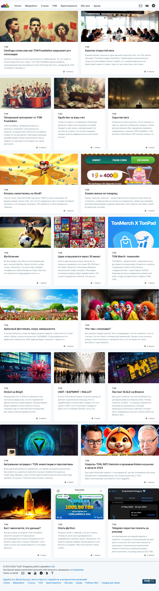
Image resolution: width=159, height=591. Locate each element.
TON (54, 5)
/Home (17, 5)
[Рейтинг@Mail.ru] (149, 583)
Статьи (45, 5)
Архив (97, 5)
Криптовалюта (69, 5)
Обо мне (85, 5)
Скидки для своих (111, 583)
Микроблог (31, 5)
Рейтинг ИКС (91, 583)
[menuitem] (17, 6)
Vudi (52, 566)
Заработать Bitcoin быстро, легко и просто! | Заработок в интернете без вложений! (45, 579)
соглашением (76, 570)
